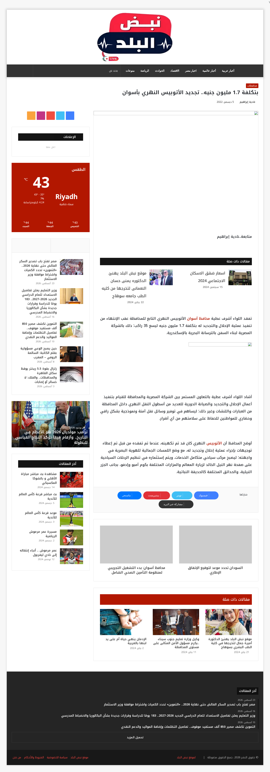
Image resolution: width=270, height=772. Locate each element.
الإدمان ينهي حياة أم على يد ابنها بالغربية (125, 641)
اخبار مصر (191, 70)
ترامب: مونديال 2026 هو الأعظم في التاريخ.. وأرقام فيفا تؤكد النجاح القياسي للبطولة (51, 437)
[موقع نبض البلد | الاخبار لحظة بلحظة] (135, 37)
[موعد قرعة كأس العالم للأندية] (71, 519)
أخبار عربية (228, 70)
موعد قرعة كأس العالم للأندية (41, 515)
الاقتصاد (174, 70)
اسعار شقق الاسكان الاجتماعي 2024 (207, 277)
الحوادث (160, 70)
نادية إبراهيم (247, 102)
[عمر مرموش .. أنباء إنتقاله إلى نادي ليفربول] (71, 556)
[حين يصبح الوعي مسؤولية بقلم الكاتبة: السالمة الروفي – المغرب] (71, 354)
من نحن (17, 757)
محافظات (252, 85)
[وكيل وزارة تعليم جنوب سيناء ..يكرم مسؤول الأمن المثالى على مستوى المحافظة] (176, 622)
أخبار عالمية (209, 70)
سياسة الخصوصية (57, 757)
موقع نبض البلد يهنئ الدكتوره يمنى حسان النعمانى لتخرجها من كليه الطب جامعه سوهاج (124, 285)
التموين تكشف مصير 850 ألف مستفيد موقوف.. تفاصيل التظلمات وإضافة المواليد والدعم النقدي (39, 330)
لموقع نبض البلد (185, 757)
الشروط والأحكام (34, 757)
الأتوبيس (214, 443)
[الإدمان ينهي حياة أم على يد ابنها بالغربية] (123, 622)
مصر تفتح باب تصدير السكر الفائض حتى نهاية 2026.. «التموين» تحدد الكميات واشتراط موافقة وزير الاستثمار (38, 270)
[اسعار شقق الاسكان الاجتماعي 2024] (240, 277)
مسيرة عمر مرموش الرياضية (43, 534)
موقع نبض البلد (79, 757)
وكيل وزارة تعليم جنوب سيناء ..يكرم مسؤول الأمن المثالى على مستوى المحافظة (176, 643)
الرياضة (144, 70)
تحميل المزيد (135, 737)
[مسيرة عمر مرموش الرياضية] (71, 537)
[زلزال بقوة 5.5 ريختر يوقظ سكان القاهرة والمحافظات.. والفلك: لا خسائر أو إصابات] (71, 374)
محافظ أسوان (198, 318)
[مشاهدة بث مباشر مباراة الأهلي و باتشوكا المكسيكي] (71, 480)
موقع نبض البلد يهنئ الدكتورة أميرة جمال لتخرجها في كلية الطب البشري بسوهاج (230, 643)
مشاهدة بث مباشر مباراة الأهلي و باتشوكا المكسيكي (39, 478)
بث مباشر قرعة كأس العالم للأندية (38, 496)
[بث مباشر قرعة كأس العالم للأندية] (71, 500)
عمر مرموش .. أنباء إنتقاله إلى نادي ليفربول (38, 553)
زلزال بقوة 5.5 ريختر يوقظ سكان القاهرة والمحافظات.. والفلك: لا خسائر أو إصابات (39, 375)
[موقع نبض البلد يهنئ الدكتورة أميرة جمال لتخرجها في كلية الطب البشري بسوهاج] (228, 622)
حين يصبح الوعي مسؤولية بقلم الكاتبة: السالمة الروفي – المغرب (38, 353)
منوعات (130, 70)
